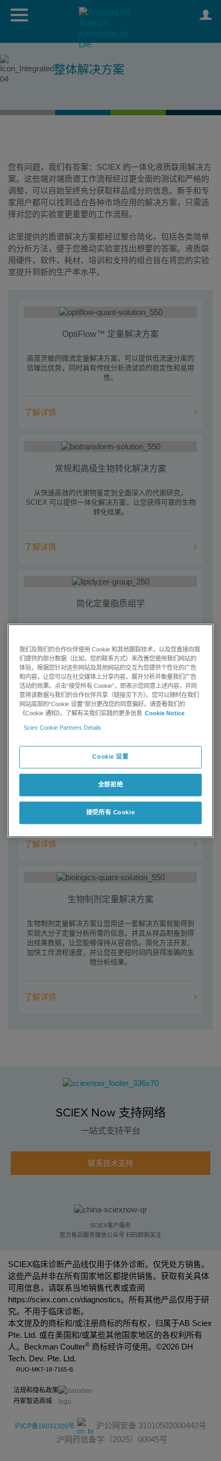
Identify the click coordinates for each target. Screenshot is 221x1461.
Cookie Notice (165, 713)
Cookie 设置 (110, 756)
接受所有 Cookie (110, 812)
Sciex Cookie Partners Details (62, 727)
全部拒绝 (110, 784)
